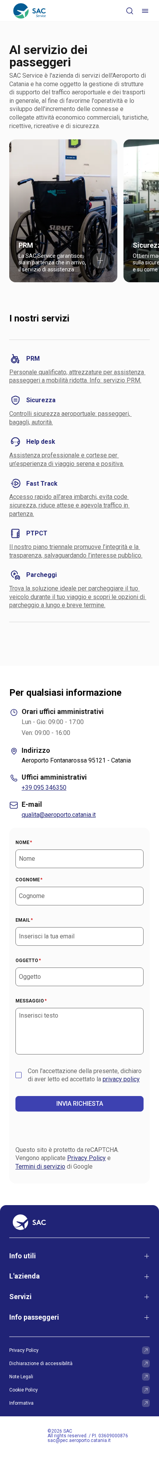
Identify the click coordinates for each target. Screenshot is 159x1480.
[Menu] (145, 11)
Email (24, 920)
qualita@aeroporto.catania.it (59, 814)
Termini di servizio (40, 1166)
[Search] (129, 11)
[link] (63, 210)
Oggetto (28, 960)
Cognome (28, 879)
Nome (23, 842)
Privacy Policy (86, 1158)
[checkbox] (18, 1075)
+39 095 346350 (44, 787)
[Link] (146, 1350)
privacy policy (121, 1079)
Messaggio (31, 1001)
